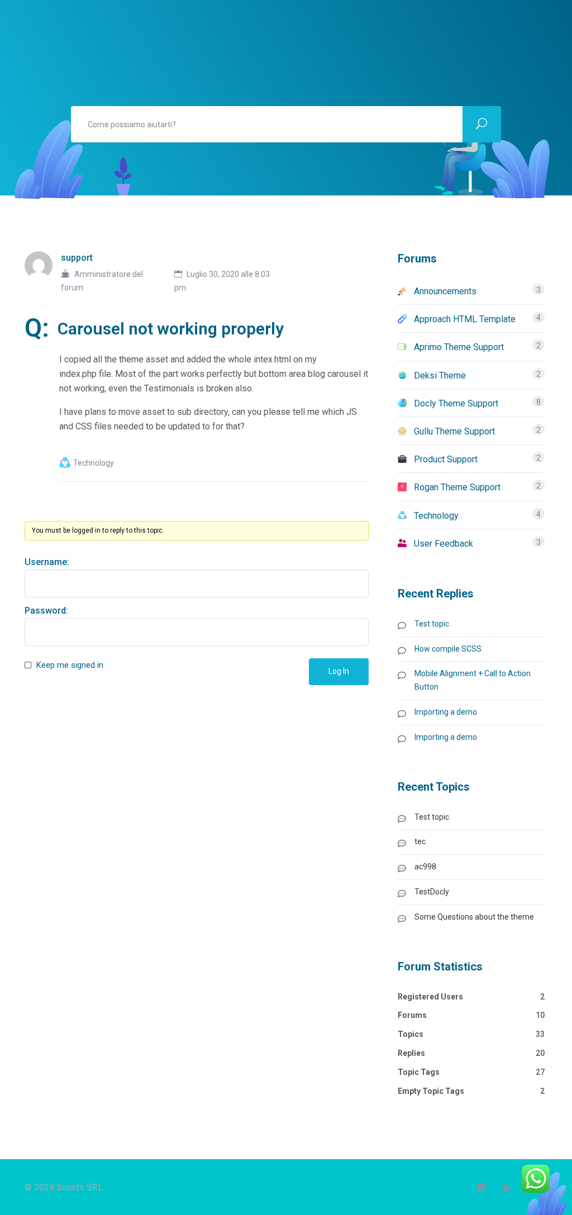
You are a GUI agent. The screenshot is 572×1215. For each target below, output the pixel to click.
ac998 (425, 866)
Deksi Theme (440, 375)
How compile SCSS (448, 648)
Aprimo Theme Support (459, 347)
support (77, 257)
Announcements (445, 291)
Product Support (446, 459)
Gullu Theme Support (454, 431)
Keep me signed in (69, 665)
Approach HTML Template (465, 319)
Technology (93, 462)
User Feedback (443, 543)
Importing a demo (445, 711)
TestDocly (431, 891)
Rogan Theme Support (457, 487)
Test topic (431, 623)
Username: (47, 562)
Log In (338, 671)
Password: (46, 610)
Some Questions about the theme (474, 916)
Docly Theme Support (456, 403)
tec (420, 841)
